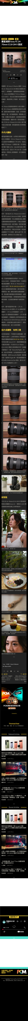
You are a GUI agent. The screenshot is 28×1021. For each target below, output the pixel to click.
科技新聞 (4, 39)
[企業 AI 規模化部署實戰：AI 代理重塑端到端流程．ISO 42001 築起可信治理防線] (14, 769)
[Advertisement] (14, 20)
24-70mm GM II (7, 666)
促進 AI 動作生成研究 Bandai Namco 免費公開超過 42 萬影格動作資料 (21, 678)
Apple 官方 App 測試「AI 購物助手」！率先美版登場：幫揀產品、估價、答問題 (13, 796)
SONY (8, 664)
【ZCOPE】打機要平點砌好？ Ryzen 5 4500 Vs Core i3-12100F (6, 678)
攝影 (17, 39)
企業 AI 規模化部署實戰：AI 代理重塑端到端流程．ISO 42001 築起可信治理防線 (13, 779)
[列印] (20, 74)
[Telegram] (14, 74)
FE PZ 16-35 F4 (18, 339)
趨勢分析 (3, 782)
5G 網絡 (3, 791)
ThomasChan (6, 71)
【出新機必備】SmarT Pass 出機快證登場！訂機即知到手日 (13, 788)
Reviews (11, 39)
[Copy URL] (17, 74)
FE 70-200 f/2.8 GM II (17, 286)
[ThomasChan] (14, 717)
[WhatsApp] (10, 74)
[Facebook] (7, 74)
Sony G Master (14, 664)
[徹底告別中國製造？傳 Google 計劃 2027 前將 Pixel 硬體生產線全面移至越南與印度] (14, 743)
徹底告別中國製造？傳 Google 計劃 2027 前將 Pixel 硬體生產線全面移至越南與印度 (13, 754)
